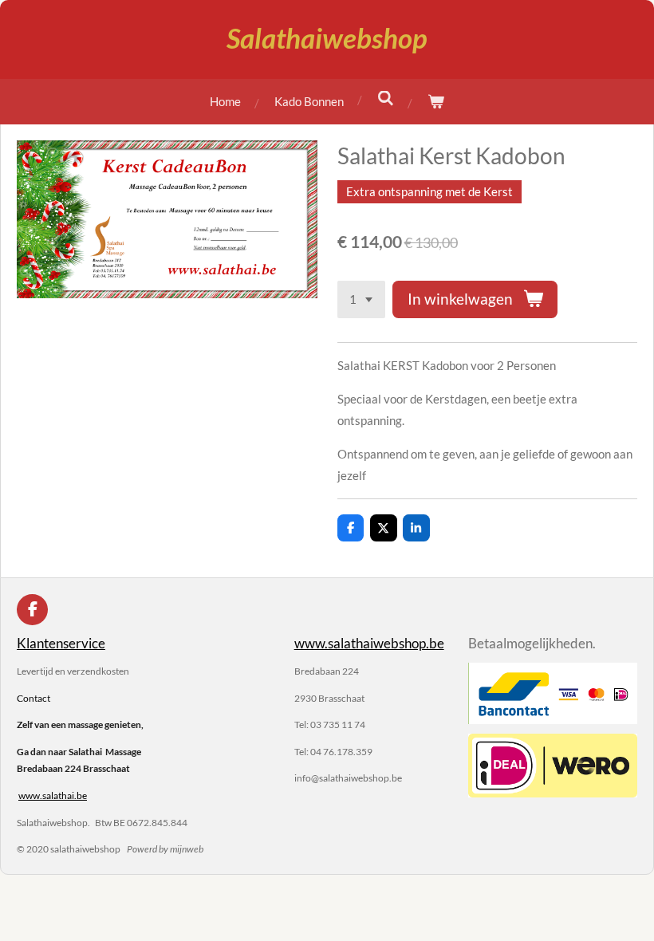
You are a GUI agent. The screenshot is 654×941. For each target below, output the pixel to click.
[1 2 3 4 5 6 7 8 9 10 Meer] (361, 299)
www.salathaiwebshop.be (369, 644)
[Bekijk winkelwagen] (436, 101)
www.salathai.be (52, 795)
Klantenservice (61, 644)
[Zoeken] (386, 98)
